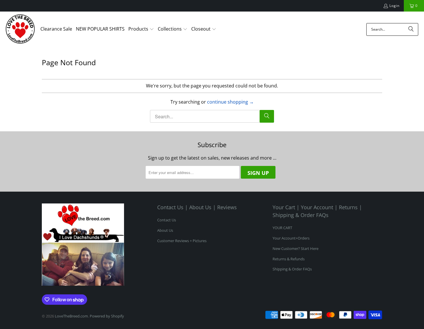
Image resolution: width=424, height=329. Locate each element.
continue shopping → (230, 102)
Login (394, 5)
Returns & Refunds (289, 258)
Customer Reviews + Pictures (182, 240)
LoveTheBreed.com (71, 316)
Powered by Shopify (107, 316)
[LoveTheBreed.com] (20, 29)
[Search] (411, 29)
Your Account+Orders (291, 238)
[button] (141, 29)
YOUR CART (282, 227)
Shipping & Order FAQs (292, 269)
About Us (165, 230)
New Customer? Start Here (295, 248)
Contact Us (166, 220)
